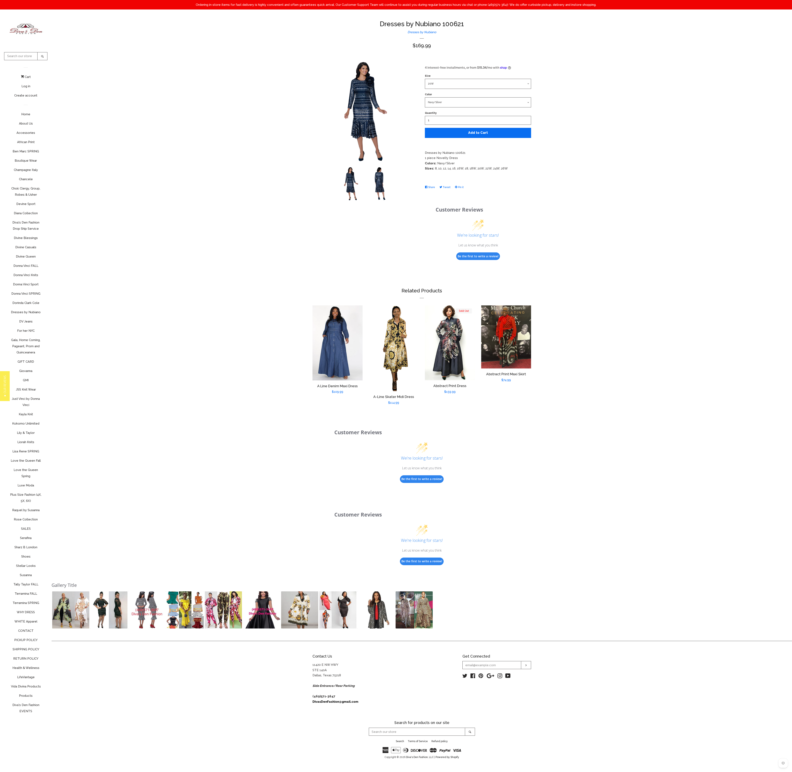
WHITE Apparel (25, 621)
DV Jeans (26, 321)
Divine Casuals (25, 247)
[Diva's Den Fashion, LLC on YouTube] (507, 677)
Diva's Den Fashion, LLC (420, 757)
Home (25, 114)
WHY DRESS (26, 612)
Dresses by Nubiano (26, 312)
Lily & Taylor (26, 433)
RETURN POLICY (25, 658)
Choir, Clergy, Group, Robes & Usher (25, 192)
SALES (26, 529)
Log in (25, 86)
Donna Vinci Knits (25, 275)
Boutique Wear (26, 160)
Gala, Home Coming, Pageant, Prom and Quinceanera (25, 346)
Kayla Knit (26, 414)
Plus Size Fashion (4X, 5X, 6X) (25, 498)
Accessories (25, 133)
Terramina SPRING (26, 603)
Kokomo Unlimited (25, 423)
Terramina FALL (26, 593)
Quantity (431, 113)
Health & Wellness (25, 668)
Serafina (26, 538)
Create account (25, 95)
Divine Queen (26, 256)
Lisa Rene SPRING (25, 451)
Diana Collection (26, 213)
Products (26, 696)
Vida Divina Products (26, 686)
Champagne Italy (26, 170)
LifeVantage (26, 677)
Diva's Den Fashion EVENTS (25, 708)
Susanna (26, 575)
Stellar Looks (26, 566)
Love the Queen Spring (26, 473)
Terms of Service (418, 741)
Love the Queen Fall (26, 460)
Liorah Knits (25, 442)
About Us (26, 123)
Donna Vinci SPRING (25, 293)
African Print (26, 142)
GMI (26, 380)
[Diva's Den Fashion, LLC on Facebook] (472, 677)
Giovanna (25, 371)
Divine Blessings (26, 238)
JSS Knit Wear (26, 389)
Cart (27, 77)
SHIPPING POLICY (26, 649)
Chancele (26, 179)
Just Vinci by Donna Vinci (26, 402)
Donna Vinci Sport (26, 284)
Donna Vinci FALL (25, 266)
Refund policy (439, 741)
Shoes (26, 556)
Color (428, 94)
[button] (70, 609)
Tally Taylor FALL (25, 584)
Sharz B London (25, 547)
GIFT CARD (26, 362)
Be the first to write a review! (478, 256)
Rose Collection (26, 519)
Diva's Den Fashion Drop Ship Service (25, 226)
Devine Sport (25, 204)
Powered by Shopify (447, 757)
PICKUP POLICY (26, 640)
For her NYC (26, 331)
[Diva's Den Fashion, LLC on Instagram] (499, 677)
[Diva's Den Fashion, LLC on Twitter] (464, 677)
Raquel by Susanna (26, 510)
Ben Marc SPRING (26, 151)
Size (428, 75)
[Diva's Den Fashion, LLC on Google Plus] (490, 677)
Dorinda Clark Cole (25, 303)
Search (400, 741)
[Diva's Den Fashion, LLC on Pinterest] (480, 677)
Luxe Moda (26, 485)
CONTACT (26, 631)
